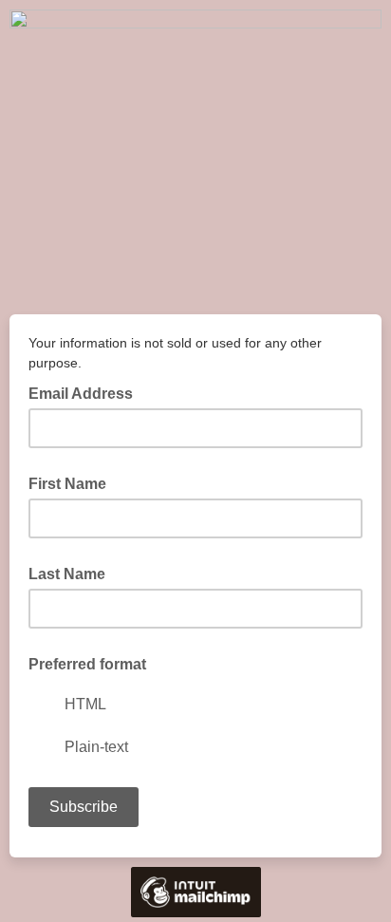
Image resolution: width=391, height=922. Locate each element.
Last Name (66, 574)
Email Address (86, 392)
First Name (67, 484)
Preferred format (87, 664)
